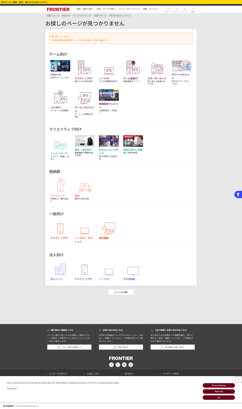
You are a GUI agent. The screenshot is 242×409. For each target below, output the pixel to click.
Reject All (219, 391)
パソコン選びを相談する (71, 347)
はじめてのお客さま (58, 373)
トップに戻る (122, 292)
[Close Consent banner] (238, 379)
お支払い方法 (93, 373)
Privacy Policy (12, 388)
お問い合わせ (123, 347)
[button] (86, 9)
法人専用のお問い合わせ (174, 347)
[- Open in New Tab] (111, 364)
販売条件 (129, 373)
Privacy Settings (219, 385)
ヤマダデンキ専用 (171, 373)
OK (219, 398)
